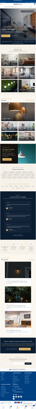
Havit (7, 186)
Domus (21, 186)
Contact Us (27, 2)
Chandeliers (26, 177)
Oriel (33, 186)
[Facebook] (14, 397)
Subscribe (28, 363)
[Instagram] (16, 397)
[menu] (1, 4)
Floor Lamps (4, 174)
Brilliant (18, 188)
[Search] (31, 7)
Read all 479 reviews (18, 235)
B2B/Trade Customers (33, 2)
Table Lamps (10, 174)
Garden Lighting (16, 174)
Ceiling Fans (5, 172)
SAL (13, 188)
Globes (33, 174)
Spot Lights (22, 174)
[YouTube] (21, 397)
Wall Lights (24, 172)
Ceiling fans (14, 35)
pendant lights (32, 344)
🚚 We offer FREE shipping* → (18, 0)
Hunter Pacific (27, 186)
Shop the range (6, 35)
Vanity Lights (32, 177)
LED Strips (3, 177)
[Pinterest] (19, 397)
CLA (22, 188)
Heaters (15, 177)
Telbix (11, 186)
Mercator (16, 186)
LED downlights (27, 344)
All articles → (32, 259)
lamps (4, 345)
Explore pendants (7, 159)
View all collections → (30, 100)
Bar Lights (28, 174)
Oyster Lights (30, 172)
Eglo (3, 186)
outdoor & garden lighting (17, 344)
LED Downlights (11, 172)
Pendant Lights (18, 172)
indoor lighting (10, 344)
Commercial (20, 177)
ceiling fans (23, 344)
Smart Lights (9, 177)
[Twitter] (14, 399)
